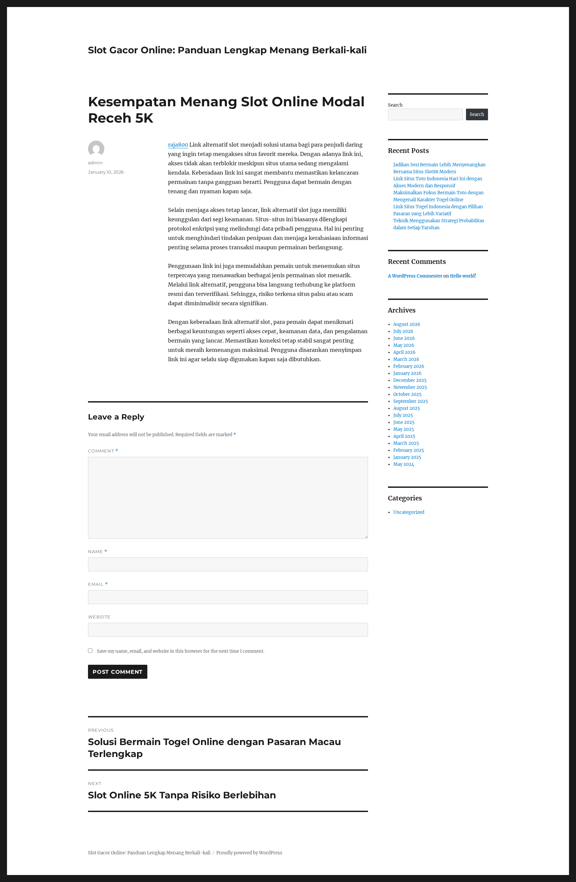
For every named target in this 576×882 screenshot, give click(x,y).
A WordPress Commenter (415, 276)
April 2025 (404, 436)
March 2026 (406, 359)
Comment (103, 451)
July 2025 (403, 415)
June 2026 (404, 338)
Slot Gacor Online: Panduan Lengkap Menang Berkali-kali (227, 50)
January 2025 (407, 457)
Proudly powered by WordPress (249, 853)
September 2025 (410, 401)
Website (99, 616)
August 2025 (406, 408)
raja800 (178, 144)
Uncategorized (408, 512)
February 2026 (408, 366)
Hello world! (463, 276)
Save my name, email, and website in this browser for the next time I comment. (180, 651)
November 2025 (410, 387)
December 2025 (410, 380)
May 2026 (403, 345)
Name (97, 551)
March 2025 (406, 443)
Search (395, 105)
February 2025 (408, 450)
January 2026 (407, 373)
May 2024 (403, 464)
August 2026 (406, 324)
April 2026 (404, 352)
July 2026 (403, 331)
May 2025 (403, 429)
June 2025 (404, 422)
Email (98, 584)
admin (95, 162)
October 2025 (407, 394)
